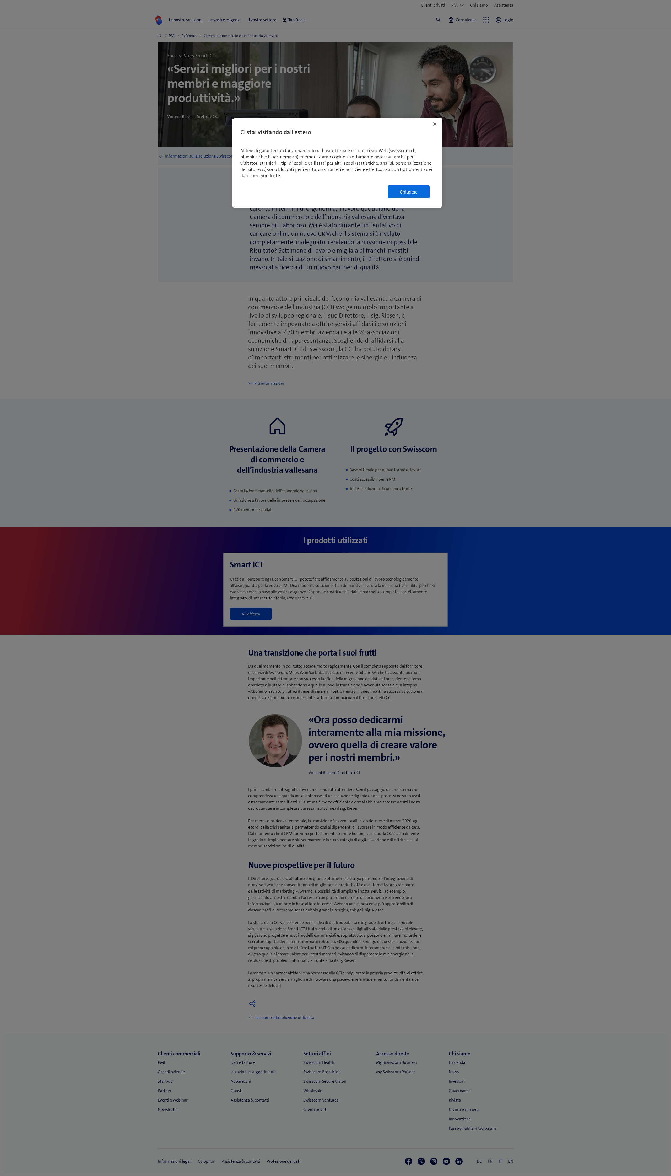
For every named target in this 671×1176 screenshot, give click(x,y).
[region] (337, 163)
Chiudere (409, 192)
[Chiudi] (435, 124)
